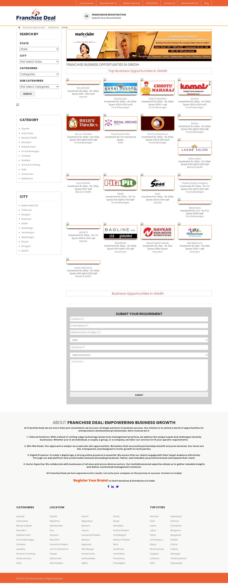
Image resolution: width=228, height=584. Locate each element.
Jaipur (153, 530)
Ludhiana (154, 558)
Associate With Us (108, 3)
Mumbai (154, 516)
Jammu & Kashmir (59, 549)
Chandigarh (119, 563)
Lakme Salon (194, 158)
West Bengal (87, 549)
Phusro (24, 241)
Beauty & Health (29, 137)
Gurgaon (154, 553)
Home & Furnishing (30, 164)
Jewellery (25, 160)
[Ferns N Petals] (83, 177)
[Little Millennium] (195, 232)
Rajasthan (55, 521)
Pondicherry (119, 558)
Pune (152, 521)
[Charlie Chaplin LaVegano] (195, 177)
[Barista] (195, 117)
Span (157, 193)
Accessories (27, 174)
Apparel (25, 128)
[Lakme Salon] (195, 148)
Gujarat (53, 516)
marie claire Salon (83, 267)
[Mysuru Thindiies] (83, 123)
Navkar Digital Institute (158, 243)
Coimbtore (175, 525)
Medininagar (27, 237)
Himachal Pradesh (59, 544)
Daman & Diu (88, 553)
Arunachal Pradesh (90, 535)
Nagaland (86, 544)
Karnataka (118, 525)
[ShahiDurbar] (121, 88)
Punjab (53, 553)
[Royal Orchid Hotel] (121, 123)
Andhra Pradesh (121, 530)
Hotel (23, 169)
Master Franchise (131, 3)
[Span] (158, 183)
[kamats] (195, 88)
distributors (27, 178)
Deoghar (25, 214)
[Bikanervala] (195, 202)
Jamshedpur (27, 232)
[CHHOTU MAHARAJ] (158, 88)
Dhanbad (26, 219)
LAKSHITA (83, 232)
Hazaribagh (27, 228)
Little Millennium (195, 243)
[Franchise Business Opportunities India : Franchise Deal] (35, 15)
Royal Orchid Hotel (120, 134)
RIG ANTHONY (83, 88)
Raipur (153, 544)
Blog (206, 3)
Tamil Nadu (119, 553)
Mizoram (85, 525)
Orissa (116, 516)
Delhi (152, 563)
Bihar (115, 544)
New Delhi (54, 539)
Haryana (54, 535)
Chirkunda (26, 210)
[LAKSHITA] (83, 226)
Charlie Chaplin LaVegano (195, 183)
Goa (52, 530)
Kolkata (174, 539)
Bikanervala (195, 207)
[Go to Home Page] (19, 27)
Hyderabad (176, 516)
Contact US (169, 3)
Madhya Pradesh (121, 539)
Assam (85, 516)
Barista (194, 123)
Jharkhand (53, 27)
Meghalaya (87, 521)
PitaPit (121, 193)
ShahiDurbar (120, 98)
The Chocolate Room (157, 134)
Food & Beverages (30, 151)
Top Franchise (86, 3)
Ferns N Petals (83, 183)
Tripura (85, 530)
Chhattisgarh (119, 535)
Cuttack (174, 549)
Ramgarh (26, 246)
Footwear (26, 155)
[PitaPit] (121, 183)
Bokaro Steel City (29, 205)
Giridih (24, 223)
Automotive (27, 133)
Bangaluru (175, 530)
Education (26, 142)
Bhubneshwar (157, 549)
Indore (153, 525)
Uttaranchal (55, 558)
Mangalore (175, 535)
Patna (153, 535)
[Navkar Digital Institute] (158, 232)
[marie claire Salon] (83, 262)
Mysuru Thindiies (83, 134)
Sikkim (84, 563)
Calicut (173, 544)
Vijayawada (176, 563)
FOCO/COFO (152, 3)
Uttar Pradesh (56, 563)
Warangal (175, 553)
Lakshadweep (88, 558)
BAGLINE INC (120, 243)
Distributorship (23, 558)
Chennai (174, 521)
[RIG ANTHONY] (83, 82)
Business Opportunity (34, 27)
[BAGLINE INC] (121, 232)
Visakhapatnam (178, 558)
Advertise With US (189, 3)
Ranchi (24, 250)
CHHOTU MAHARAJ (158, 98)
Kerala (116, 521)
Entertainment (28, 146)
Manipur (85, 539)
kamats (195, 98)
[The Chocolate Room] (158, 123)
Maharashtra (56, 525)
